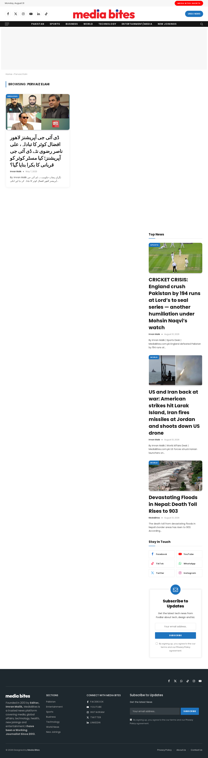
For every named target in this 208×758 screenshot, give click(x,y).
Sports (55, 24)
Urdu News (194, 13)
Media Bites (33, 749)
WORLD (153, 357)
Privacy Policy (183, 647)
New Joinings (167, 24)
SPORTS (154, 245)
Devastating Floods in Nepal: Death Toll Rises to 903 (173, 504)
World (88, 24)
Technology (107, 24)
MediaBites (154, 517)
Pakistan (37, 24)
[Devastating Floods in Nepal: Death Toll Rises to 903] (175, 476)
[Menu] (7, 24)
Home (9, 74)
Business (72, 24)
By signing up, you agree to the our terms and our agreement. (177, 647)
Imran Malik (15, 171)
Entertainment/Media (137, 24)
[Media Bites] (104, 14)
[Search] (201, 24)
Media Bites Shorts (188, 3)
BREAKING (12, 96)
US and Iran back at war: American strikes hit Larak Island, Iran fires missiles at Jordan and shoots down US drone (174, 412)
